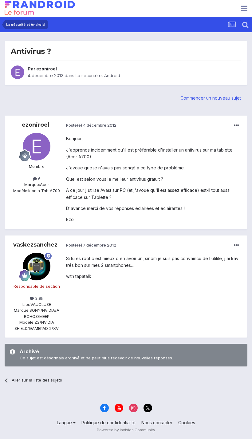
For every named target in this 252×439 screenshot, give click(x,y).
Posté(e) (91, 125)
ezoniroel (46, 68)
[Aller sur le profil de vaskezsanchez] (36, 266)
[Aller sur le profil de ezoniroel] (17, 72)
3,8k (38, 298)
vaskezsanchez (35, 244)
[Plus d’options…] (236, 125)
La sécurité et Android (98, 75)
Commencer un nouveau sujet (210, 98)
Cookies (186, 422)
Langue (65, 422)
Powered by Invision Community (126, 430)
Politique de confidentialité (108, 422)
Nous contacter (156, 422)
